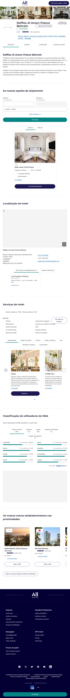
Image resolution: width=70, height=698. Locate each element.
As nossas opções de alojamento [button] (23, 90)
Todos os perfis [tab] (17, 431)
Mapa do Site (9, 638)
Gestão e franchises (11, 616)
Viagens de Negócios (41, 613)
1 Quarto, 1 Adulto (10, 109)
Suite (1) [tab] (30, 128)
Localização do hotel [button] (15, 203)
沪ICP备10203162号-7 (40, 683)
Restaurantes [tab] (12, 340)
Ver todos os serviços (59, 320)
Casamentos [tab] (43, 345)
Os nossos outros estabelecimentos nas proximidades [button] (27, 517)
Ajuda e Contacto (11, 654)
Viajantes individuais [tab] (51, 431)
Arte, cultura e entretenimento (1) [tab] (26, 270)
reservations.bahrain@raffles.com (48, 261)
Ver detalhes (14, 388)
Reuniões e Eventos (40, 616)
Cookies (45, 676)
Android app (38, 641)
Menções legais (55, 676)
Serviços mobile (39, 635)
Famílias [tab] (29, 431)
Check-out (40, 99)
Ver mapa (28, 38)
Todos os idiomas (11, 641)
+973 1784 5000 (43, 255)
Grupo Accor (9, 613)
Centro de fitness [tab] (50, 340)
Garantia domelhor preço (62, 23)
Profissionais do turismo (42, 619)
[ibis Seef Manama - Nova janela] (47, 536)
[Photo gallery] (35, 13)
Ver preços (35, 694)
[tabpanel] (35, 160)
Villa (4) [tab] (39, 128)
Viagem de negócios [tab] (35, 437)
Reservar (25, 393)
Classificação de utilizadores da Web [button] (25, 415)
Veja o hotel (17, 564)
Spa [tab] (61, 340)
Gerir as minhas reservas (13, 651)
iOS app (37, 638)
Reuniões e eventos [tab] (29, 345)
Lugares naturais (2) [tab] (47, 270)
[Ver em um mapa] (35, 228)
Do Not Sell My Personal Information (36, 678)
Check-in (7, 99)
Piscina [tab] (38, 340)
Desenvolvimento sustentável (14, 622)
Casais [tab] (38, 431)
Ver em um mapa (12, 558)
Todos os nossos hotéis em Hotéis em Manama (20, 574)
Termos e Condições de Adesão (19, 676)
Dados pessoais (35, 676)
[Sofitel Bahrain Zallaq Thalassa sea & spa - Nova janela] (17, 536)
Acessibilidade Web (11, 635)
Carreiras (8, 619)
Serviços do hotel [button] (13, 304)
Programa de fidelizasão (13, 625)
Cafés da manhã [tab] (26, 340)
